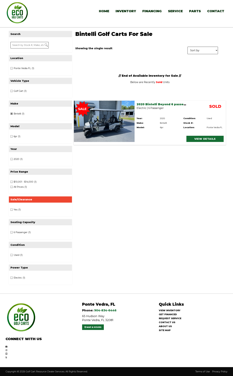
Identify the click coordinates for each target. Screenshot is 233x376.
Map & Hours (93, 327)
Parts (195, 11)
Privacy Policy (219, 371)
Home (104, 11)
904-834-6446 (105, 310)
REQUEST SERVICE (170, 318)
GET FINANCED (168, 314)
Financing (152, 11)
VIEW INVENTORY (169, 310)
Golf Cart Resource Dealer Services (45, 371)
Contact (215, 11)
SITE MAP (165, 330)
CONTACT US (167, 322)
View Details (205, 138)
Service (175, 11)
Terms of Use (202, 371)
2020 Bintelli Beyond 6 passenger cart (168, 104)
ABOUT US (165, 326)
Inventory (126, 11)
